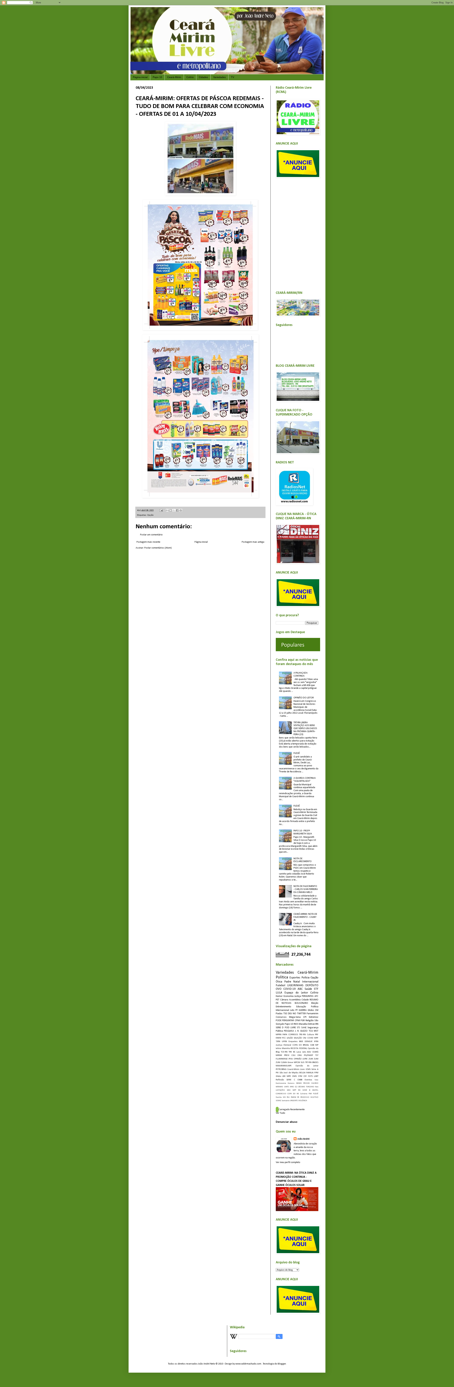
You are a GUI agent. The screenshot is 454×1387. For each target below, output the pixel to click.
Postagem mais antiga (253, 542)
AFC (316, 996)
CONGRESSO (281, 1094)
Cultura (310, 1035)
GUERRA (303, 1010)
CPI (304, 1017)
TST (316, 1055)
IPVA (291, 1059)
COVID (310, 1038)
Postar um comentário (151, 534)
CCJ (296, 1087)
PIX (277, 1073)
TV (232, 77)
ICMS (308, 1069)
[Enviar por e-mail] (167, 510)
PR (298, 1097)
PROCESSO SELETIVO (309, 1097)
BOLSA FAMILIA (306, 1073)
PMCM (293, 1097)
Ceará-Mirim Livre (296, 1069)
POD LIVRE (290, 1027)
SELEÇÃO (298, 1038)
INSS (296, 1024)
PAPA (285, 1035)
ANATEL (315, 1090)
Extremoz (313, 1017)
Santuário (285, 1101)
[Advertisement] (297, 232)
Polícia (305, 977)
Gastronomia (281, 1083)
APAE (292, 1087)
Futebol (280, 985)
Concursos (281, 1017)
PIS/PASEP (308, 1055)
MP (316, 1045)
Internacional (310, 981)
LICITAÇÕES (280, 1090)
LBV (284, 1076)
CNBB (299, 1080)
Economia (289, 996)
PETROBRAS (281, 1069)
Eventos (308, 1080)
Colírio (190, 77)
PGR (303, 1020)
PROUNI (306, 1083)
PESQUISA (289, 1031)
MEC (289, 1090)
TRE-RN (302, 1035)
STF (316, 988)
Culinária (303, 1094)
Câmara (284, 999)
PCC (284, 1038)
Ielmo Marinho (283, 1048)
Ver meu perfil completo (288, 1162)
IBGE (301, 1041)
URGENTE (294, 1101)
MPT (294, 1090)
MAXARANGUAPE (284, 1066)
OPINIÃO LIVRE (301, 1059)
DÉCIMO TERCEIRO (306, 1087)
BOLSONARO (301, 1003)
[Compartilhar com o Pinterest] (180, 510)
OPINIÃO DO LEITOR (304, 697)
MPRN (278, 1035)
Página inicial (140, 77)
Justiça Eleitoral (283, 1045)
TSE (285, 1013)
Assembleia (295, 999)
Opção (150, 515)
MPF (316, 1038)
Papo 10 (157, 77)
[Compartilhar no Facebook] (177, 510)
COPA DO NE (293, 1094)
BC (294, 1052)
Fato (316, 1087)
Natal (296, 981)
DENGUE (308, 1041)
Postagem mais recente (148, 542)
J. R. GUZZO (301, 1031)
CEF (305, 1076)
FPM (316, 1073)
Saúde (308, 988)
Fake (316, 1080)
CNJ (304, 1038)
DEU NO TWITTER (297, 1013)
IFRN (316, 1041)
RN (299, 1090)
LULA (279, 992)
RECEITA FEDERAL (299, 1048)
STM (300, 1076)
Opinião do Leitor (306, 1066)
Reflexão (280, 1080)
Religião (310, 1020)
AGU (309, 1052)
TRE (290, 1052)
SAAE (303, 1027)
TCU (311, 1031)
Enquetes (293, 1041)
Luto (292, 1010)
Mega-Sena (295, 1017)
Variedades (219, 77)
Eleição (314, 1003)
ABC (300, 988)
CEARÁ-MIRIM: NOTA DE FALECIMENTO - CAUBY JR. (305, 917)
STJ (298, 1027)
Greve (290, 1062)
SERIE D (280, 1027)
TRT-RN (308, 1062)
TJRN (278, 1041)
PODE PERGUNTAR (285, 1020)
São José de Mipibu (289, 1073)
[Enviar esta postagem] (161, 510)
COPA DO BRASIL (300, 1045)
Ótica (279, 981)
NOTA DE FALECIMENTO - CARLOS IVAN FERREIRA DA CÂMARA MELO (306, 889)
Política (282, 977)
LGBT (316, 1076)
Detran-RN (313, 1024)
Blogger (282, 1364)
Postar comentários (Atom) (158, 548)
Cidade (305, 999)
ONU (299, 1055)
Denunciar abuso (286, 1122)
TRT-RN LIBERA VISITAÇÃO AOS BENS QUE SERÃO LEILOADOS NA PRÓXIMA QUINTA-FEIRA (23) (305, 728)
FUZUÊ (297, 753)
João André (303, 1139)
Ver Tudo (280, 1113)
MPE (289, 1076)
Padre (287, 981)
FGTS (310, 1076)
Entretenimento (283, 1006)
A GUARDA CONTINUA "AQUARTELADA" (305, 779)
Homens (291, 1083)
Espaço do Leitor (296, 992)
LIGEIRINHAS (295, 985)
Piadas (279, 1013)
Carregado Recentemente (292, 1109)
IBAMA (299, 1083)
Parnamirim (312, 1013)
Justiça (297, 996)
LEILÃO (290, 1038)
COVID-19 (289, 988)
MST (316, 1031)
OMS (294, 1076)
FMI (310, 1094)
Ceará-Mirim (174, 77)
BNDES (315, 1062)
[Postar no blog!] (170, 510)
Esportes (294, 977)
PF (296, 1010)
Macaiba (303, 1024)
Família (279, 1097)
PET (277, 999)
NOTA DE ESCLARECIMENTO (303, 860)
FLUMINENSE (282, 1059)
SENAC (278, 1101)
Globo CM (313, 1010)
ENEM (278, 1038)
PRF (316, 1035)
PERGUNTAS (308, 996)
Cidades (203, 77)
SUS (302, 1062)
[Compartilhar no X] (174, 510)
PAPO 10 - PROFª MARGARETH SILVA (303, 832)
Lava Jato (301, 1052)
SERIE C (290, 1080)
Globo (278, 1076)
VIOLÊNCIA (302, 1101)
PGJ (288, 1097)
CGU (293, 1055)
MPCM (297, 1062)
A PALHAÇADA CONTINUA (301, 674)
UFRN (284, 1041)
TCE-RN (284, 1052)
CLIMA (284, 1062)
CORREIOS (293, 1035)
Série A (314, 1069)
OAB (312, 1045)
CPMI (297, 1020)
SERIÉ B (306, 1090)
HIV (284, 1097)
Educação (301, 1006)
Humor (279, 996)
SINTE (286, 1087)
